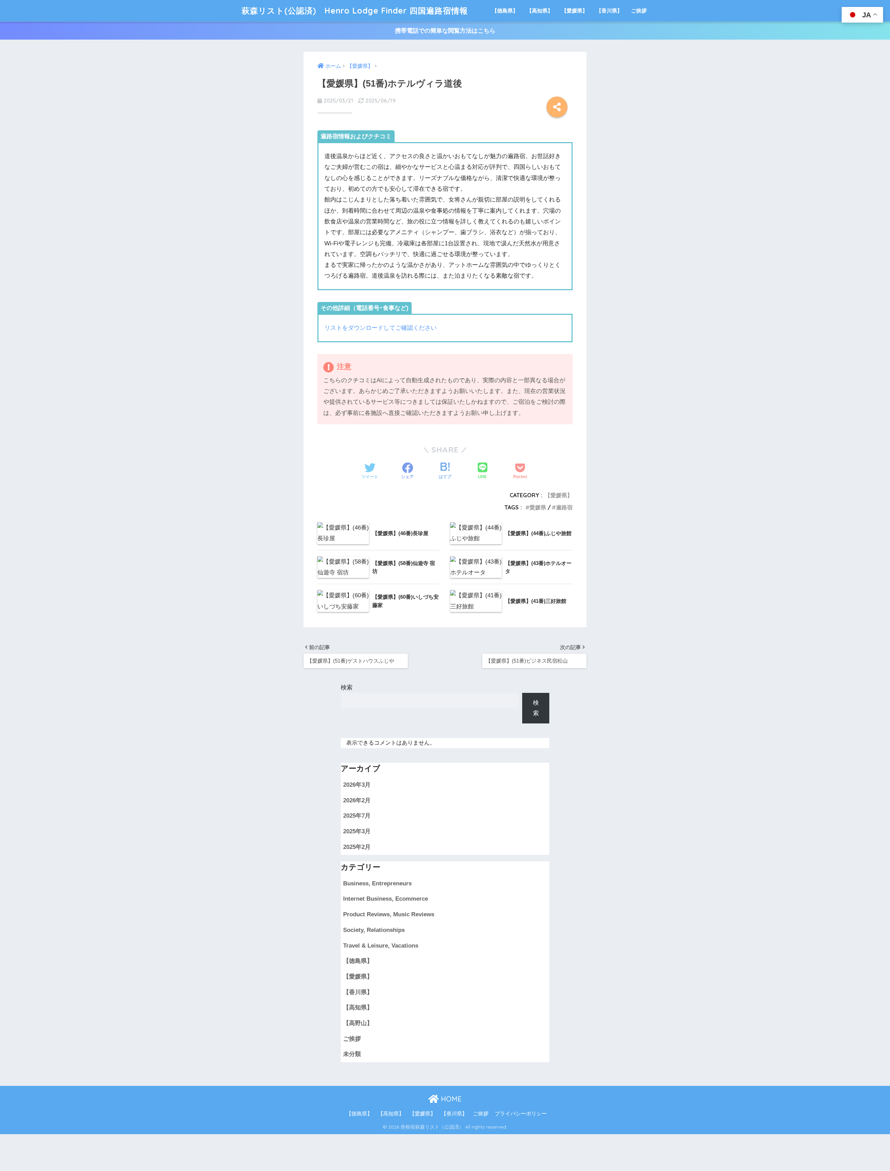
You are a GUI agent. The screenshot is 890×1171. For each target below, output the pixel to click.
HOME (450, 1099)
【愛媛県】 (574, 11)
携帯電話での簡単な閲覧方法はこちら (445, 30)
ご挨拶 (639, 11)
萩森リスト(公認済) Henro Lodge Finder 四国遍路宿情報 (355, 11)
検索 (347, 687)
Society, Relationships (374, 930)
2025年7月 (357, 815)
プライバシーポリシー (521, 1113)
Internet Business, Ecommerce (385, 898)
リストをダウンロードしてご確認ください (380, 328)
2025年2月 (357, 847)
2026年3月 (357, 784)
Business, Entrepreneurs (377, 883)
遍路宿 (564, 507)
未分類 (352, 1054)
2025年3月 (357, 831)
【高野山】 (358, 1023)
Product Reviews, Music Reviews (388, 914)
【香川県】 (609, 11)
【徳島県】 (505, 11)
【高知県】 (540, 11)
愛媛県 (537, 507)
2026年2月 (357, 800)
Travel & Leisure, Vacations (380, 945)
